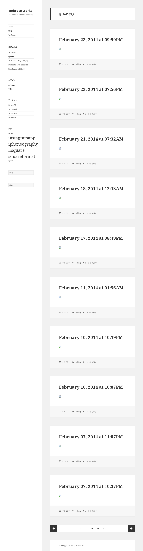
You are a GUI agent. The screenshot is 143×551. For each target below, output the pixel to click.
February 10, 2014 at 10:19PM (91, 337)
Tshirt (10, 89)
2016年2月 (12, 105)
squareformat (21, 156)
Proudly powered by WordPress (71, 545)
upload (11, 56)
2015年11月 (13, 109)
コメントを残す (91, 64)
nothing (11, 85)
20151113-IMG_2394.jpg (18, 60)
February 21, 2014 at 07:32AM (91, 139)
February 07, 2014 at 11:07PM (91, 437)
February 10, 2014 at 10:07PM (91, 387)
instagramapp (21, 138)
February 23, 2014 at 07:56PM (91, 89)
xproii (10, 161)
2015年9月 (12, 117)
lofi (9, 151)
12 (104, 529)
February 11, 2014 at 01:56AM (91, 288)
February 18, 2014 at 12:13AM (91, 188)
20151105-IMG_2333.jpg (18, 65)
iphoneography (23, 144)
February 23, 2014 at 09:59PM (91, 40)
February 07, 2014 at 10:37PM (91, 486)
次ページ (131, 528)
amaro (10, 134)
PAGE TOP (137, 531)
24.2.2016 (12, 52)
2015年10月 (13, 113)
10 (91, 529)
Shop (10, 31)
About (10, 26)
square (18, 150)
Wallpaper (12, 35)
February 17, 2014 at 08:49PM (91, 238)
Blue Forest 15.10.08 (16, 69)
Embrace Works (20, 10)
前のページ (53, 528)
